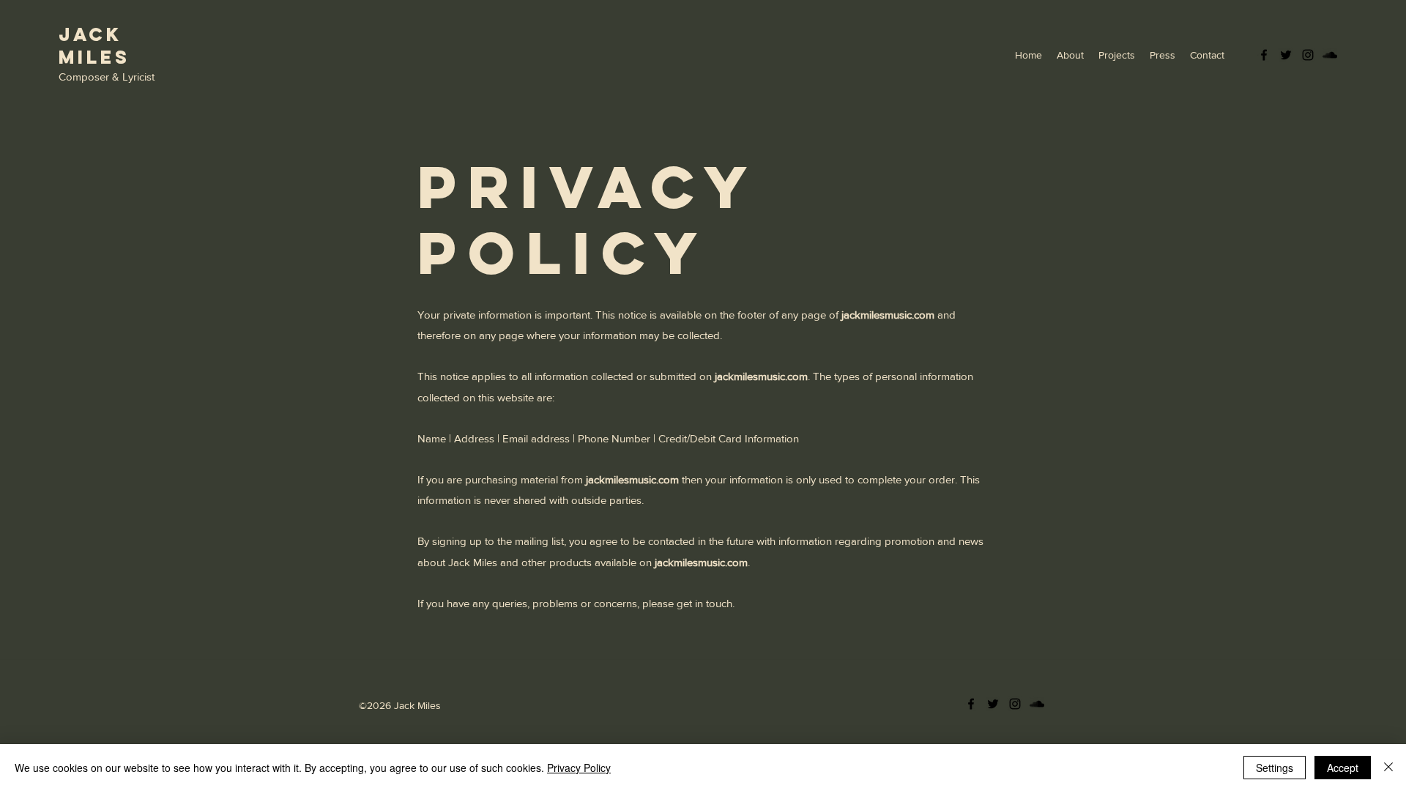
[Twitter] (1286, 55)
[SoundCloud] (1330, 55)
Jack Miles (94, 46)
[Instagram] (1308, 55)
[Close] (1388, 767)
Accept (1342, 767)
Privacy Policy (579, 767)
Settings (1274, 767)
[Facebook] (1264, 55)
